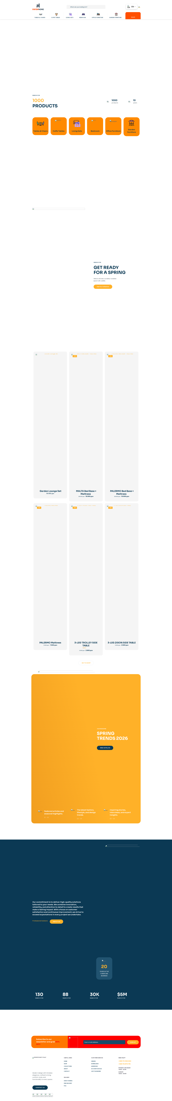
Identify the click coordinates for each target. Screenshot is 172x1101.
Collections (68, 1066)
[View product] (62, 360)
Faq (65, 1086)
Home (65, 1061)
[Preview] (62, 367)
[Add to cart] (62, 356)
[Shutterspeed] (131, 1021)
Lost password (96, 1071)
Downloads (95, 1063)
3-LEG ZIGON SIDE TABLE (122, 642)
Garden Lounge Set (50, 491)
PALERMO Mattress (50, 642)
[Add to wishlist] (62, 364)
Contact (67, 1071)
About (66, 1068)
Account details (96, 1068)
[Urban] (95, 1021)
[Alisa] (40, 1021)
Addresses (94, 1066)
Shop (65, 1063)
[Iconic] (59, 1021)
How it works (68, 1081)
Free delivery (68, 1083)
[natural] (113, 1021)
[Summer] (77, 1021)
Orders (93, 1061)
